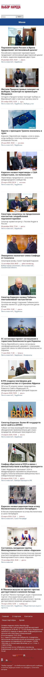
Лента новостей (7, 62)
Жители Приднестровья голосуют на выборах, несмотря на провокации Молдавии (20, 91)
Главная (5, 616)
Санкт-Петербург (20, 518)
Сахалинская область (9, 267)
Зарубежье (18, 62)
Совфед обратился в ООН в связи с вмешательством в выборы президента (22, 465)
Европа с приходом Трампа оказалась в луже (21, 131)
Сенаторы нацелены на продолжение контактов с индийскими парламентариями (20, 216)
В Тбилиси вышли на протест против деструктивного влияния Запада (20, 590)
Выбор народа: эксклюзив (10, 266)
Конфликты (28, 355)
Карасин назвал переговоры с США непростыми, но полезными (19, 173)
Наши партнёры (9, 620)
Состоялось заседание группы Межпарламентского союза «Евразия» (21, 549)
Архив (21, 620)
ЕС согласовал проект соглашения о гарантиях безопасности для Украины (21, 339)
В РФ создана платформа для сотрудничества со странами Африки (20, 382)
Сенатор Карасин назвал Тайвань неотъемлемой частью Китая (18, 298)
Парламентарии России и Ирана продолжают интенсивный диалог (19, 48)
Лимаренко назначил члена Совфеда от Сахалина (20, 256)
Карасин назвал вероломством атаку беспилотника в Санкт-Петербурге (20, 507)
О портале (16, 616)
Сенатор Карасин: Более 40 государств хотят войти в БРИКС (20, 423)
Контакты (28, 616)
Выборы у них (29, 104)
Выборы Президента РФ (23, 480)
